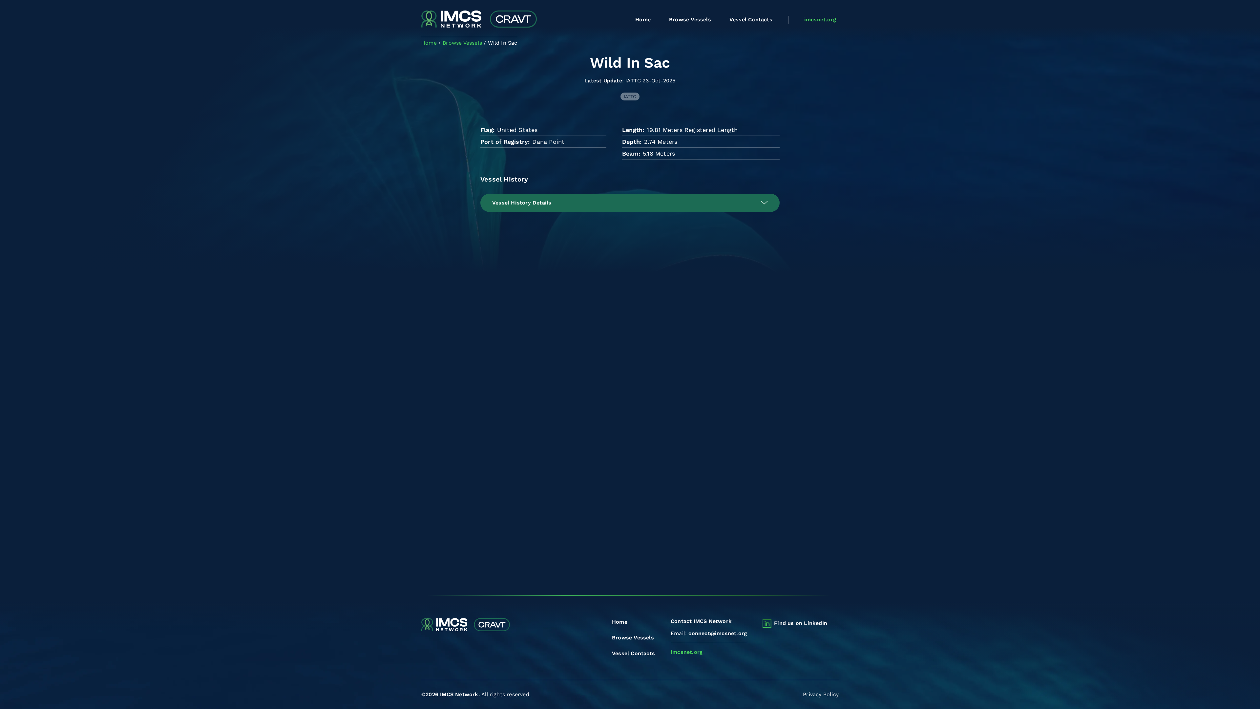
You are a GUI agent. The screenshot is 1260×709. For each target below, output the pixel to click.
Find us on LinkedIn (800, 623)
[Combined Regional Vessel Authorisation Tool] (479, 20)
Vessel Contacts (750, 19)
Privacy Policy (821, 694)
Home (643, 19)
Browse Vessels (690, 19)
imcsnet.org (820, 19)
